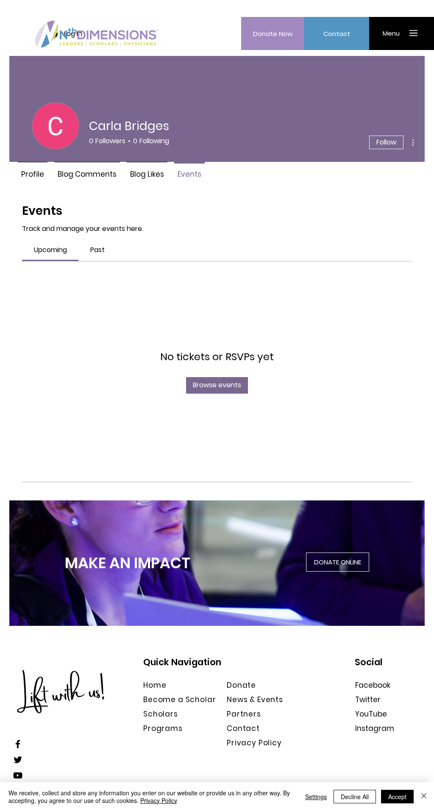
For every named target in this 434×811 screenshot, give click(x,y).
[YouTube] (17, 775)
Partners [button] (244, 714)
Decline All (355, 796)
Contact (243, 728)
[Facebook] (17, 744)
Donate (241, 685)
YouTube (371, 714)
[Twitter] (17, 759)
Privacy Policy (158, 800)
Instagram (374, 728)
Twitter (368, 699)
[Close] (424, 796)
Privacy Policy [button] (254, 743)
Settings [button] (316, 796)
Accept (397, 796)
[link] (50, 250)
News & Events (255, 699)
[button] (391, 33)
